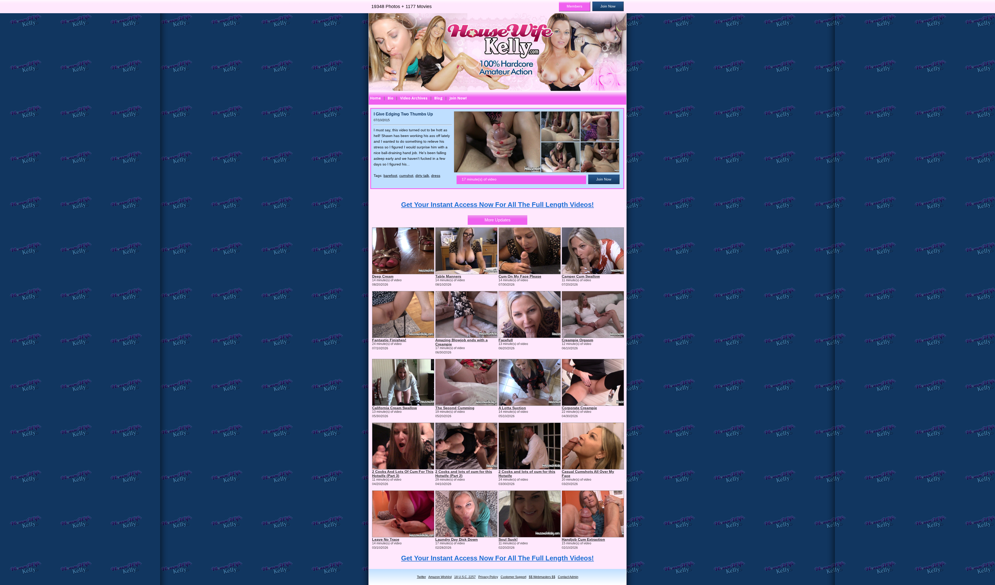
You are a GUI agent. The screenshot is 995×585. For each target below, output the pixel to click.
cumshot (406, 176)
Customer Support (513, 577)
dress (435, 176)
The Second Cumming (454, 408)
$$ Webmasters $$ (542, 577)
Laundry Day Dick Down (456, 539)
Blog (438, 98)
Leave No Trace (385, 539)
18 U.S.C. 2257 (465, 577)
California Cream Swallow (394, 408)
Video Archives (414, 98)
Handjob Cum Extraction (583, 539)
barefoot (390, 176)
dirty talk (422, 176)
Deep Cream (382, 276)
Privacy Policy (488, 577)
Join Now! (458, 98)
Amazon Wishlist (440, 577)
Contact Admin (568, 577)
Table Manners (448, 276)
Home (375, 98)
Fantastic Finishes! (389, 340)
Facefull (506, 340)
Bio (390, 98)
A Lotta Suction (512, 408)
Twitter (421, 577)
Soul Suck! (508, 539)
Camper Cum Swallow (581, 276)
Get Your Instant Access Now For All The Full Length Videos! (497, 204)
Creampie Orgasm (577, 340)
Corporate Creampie (579, 408)
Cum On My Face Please (520, 276)
